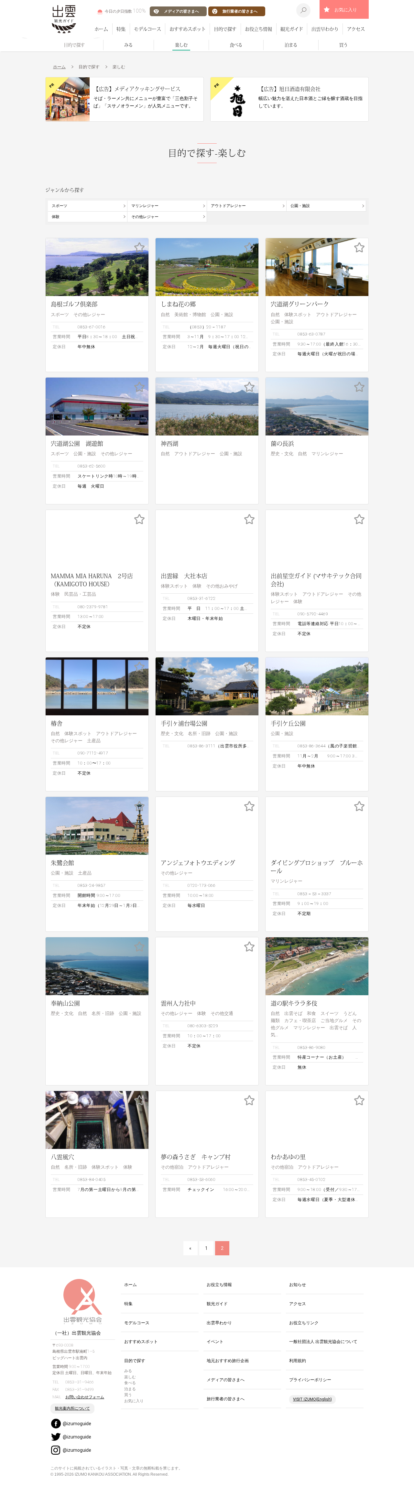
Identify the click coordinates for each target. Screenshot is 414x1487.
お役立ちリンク (304, 1322)
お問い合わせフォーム (84, 1397)
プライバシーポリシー (310, 1379)
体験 (56, 217)
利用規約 (297, 1360)
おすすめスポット (187, 29)
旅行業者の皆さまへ (240, 11)
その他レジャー (144, 217)
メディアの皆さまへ (181, 11)
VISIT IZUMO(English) (312, 1399)
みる (128, 45)
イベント (215, 1341)
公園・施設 (300, 206)
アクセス (356, 29)
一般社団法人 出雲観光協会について (323, 1341)
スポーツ (59, 206)
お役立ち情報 (258, 29)
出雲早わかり (325, 29)
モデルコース (147, 29)
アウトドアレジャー (228, 206)
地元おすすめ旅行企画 (228, 1360)
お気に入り (345, 9)
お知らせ (297, 1284)
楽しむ (181, 45)
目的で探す (225, 29)
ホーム (101, 29)
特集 (120, 29)
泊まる (291, 45)
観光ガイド (291, 29)
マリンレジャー (144, 206)
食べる (236, 45)
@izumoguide (77, 1423)
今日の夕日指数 (125, 11)
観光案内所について (72, 1408)
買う (343, 45)
